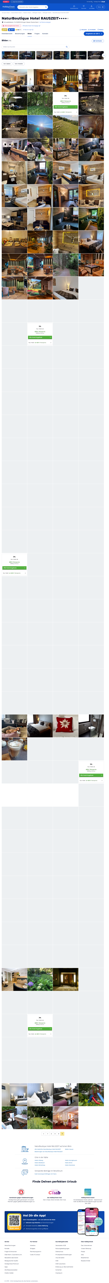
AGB (57, 1261)
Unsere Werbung (86, 1248)
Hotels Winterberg (40, 1165)
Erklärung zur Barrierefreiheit (64, 1267)
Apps (6, 1267)
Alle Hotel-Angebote (61, 107)
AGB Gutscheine (60, 1264)
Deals (5, 1)
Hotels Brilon (68, 1163)
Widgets (32, 1248)
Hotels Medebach (40, 1163)
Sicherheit (59, 1270)
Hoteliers (32, 1245)
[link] (74, 7)
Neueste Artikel (85, 1261)
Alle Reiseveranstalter (11, 1270)
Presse (83, 1251)
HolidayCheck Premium (12, 1264)
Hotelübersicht (7, 33)
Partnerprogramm (35, 1251)
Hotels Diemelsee (70, 1165)
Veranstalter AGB (61, 1245)
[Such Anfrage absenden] (46, 7)
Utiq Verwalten (60, 1257)
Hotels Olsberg (39, 1160)
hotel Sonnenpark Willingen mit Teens (45, 1174)
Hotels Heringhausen (71, 1160)
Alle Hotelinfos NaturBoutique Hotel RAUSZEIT (48, 1149)
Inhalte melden (9, 1273)
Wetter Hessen (69, 1149)
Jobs (82, 1254)
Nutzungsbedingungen (62, 1248)
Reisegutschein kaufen (11, 1261)
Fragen (37, 33)
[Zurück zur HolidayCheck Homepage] (9, 7)
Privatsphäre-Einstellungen (64, 1254)
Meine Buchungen (10, 1245)
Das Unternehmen (86, 1245)
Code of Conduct (35, 1254)
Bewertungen (20, 33)
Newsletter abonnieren (11, 1257)
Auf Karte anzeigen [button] (45, 22)
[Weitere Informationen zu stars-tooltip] (68, 18)
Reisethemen (85, 1257)
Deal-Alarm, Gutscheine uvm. (13, 1254)
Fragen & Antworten (11, 1251)
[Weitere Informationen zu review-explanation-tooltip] (32, 29)
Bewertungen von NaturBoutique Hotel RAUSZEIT (49, 1151)
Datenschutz (59, 1251)
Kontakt (89, 1)
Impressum (59, 1273)
